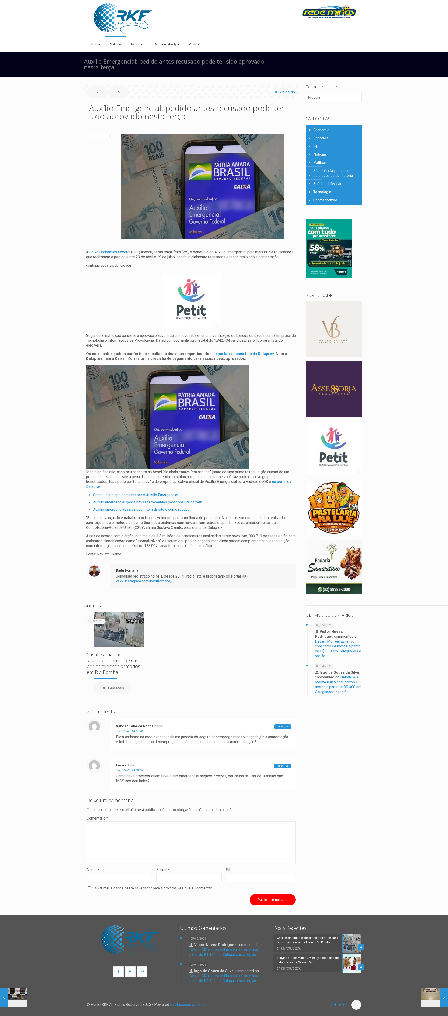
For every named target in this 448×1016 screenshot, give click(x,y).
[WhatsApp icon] (330, 1004)
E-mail (162, 870)
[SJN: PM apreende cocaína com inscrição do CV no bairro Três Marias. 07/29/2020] (434, 997)
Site (229, 870)
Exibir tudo (286, 92)
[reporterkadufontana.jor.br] (123, 18)
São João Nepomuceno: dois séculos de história (333, 173)
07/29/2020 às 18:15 (129, 770)
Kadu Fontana (127, 570)
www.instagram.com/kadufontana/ (144, 581)
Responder (283, 726)
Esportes (320, 138)
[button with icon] (118, 971)
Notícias (320, 154)
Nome (93, 870)
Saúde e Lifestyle (327, 184)
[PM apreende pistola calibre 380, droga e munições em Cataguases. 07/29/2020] (13, 997)
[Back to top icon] (356, 1005)
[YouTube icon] (340, 1004)
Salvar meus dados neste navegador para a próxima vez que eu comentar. (152, 888)
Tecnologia (322, 192)
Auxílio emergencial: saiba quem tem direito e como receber (142, 509)
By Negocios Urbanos (188, 1004)
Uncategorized (325, 200)
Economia (321, 130)
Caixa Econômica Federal (109, 252)
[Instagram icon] (345, 1004)
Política (319, 162)
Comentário (97, 818)
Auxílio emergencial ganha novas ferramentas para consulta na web (147, 502)
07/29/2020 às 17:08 (129, 731)
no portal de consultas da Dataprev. (243, 353)
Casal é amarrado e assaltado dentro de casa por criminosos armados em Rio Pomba (114, 663)
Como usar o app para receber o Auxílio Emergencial (135, 495)
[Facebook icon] (335, 1004)
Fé (315, 146)
